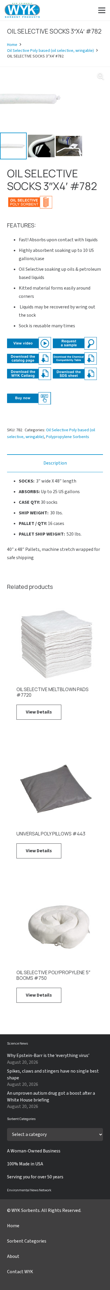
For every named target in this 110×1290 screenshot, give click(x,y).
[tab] (55, 463)
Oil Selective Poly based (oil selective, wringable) (50, 51)
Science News (17, 1043)
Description (55, 463)
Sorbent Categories (26, 1241)
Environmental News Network (29, 1190)
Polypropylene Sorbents (67, 437)
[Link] (22, 10)
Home (12, 45)
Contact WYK (20, 1271)
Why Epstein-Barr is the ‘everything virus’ (48, 1055)
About (13, 1256)
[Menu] (101, 10)
